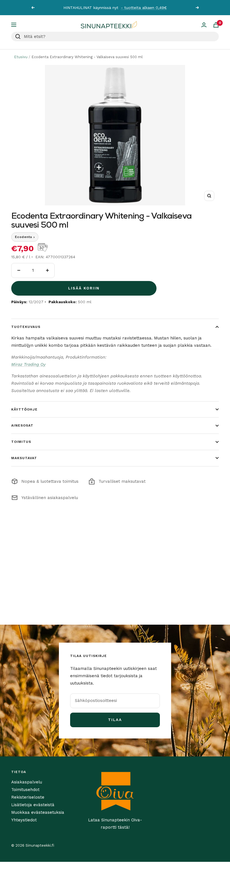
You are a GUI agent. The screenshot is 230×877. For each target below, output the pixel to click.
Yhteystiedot (24, 819)
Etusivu (20, 57)
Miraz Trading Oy (28, 364)
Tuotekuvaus (25, 327)
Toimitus (21, 442)
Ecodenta (25, 237)
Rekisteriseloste (27, 797)
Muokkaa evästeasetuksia (37, 812)
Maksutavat (24, 458)
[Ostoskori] (216, 25)
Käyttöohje (24, 409)
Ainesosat (22, 425)
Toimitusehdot (25, 789)
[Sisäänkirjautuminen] (203, 24)
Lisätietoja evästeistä (32, 804)
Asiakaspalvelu (26, 782)
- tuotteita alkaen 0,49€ (144, 7)
